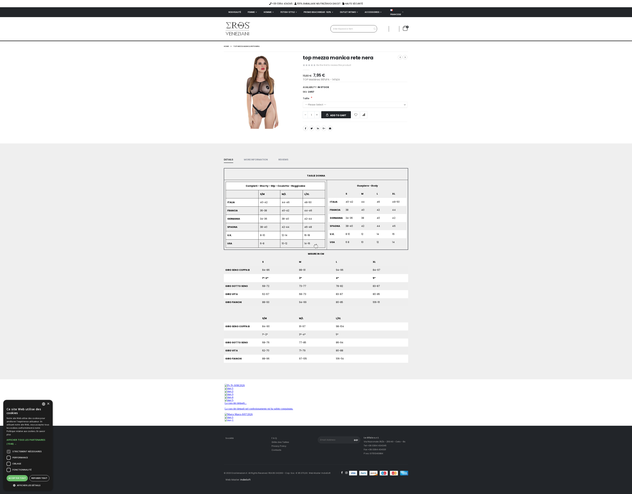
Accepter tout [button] (17, 478)
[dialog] (28, 445)
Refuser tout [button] (39, 478)
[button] (28, 442)
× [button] (48, 404)
